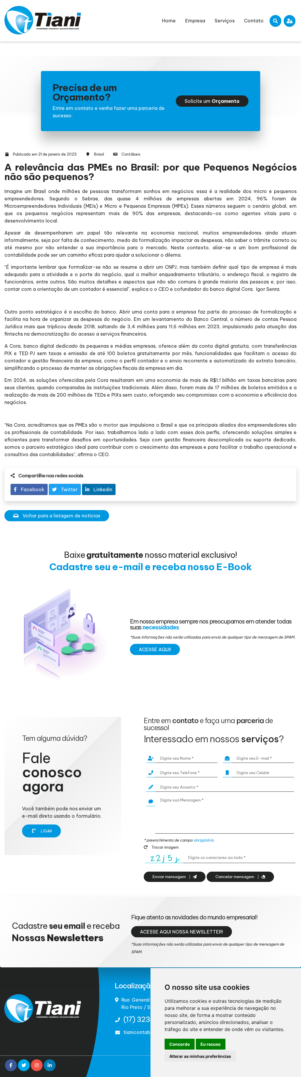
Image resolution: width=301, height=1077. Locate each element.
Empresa (195, 21)
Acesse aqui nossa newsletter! (181, 932)
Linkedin (102, 489)
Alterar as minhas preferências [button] (200, 1056)
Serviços (225, 21)
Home (169, 21)
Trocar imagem (164, 847)
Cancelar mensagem (235, 876)
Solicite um (212, 101)
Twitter (69, 489)
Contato (254, 21)
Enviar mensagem (170, 876)
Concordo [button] (179, 1044)
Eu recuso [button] (210, 1044)
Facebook (32, 489)
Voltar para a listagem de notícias (60, 516)
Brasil (99, 154)
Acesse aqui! (155, 649)
